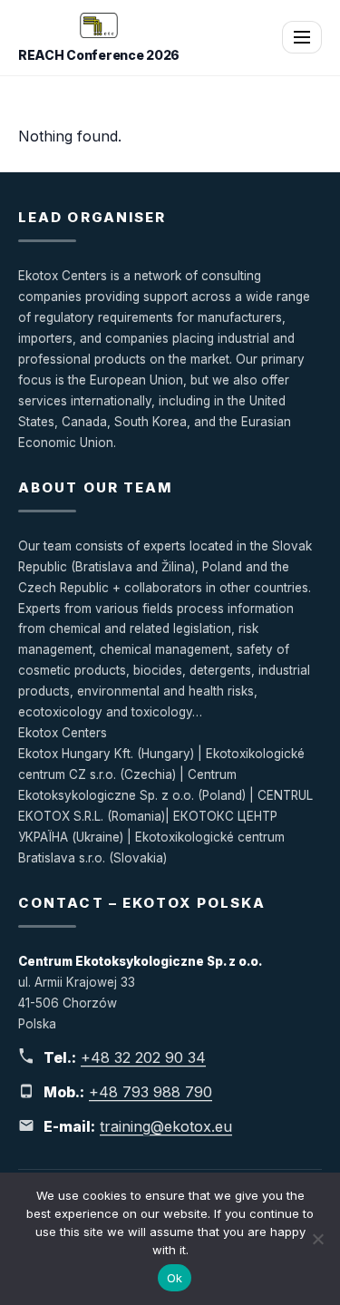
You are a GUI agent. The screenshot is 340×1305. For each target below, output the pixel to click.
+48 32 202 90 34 (143, 1057)
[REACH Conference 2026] (99, 25)
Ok (175, 1278)
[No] (317, 1239)
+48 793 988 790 (150, 1092)
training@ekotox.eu (166, 1126)
